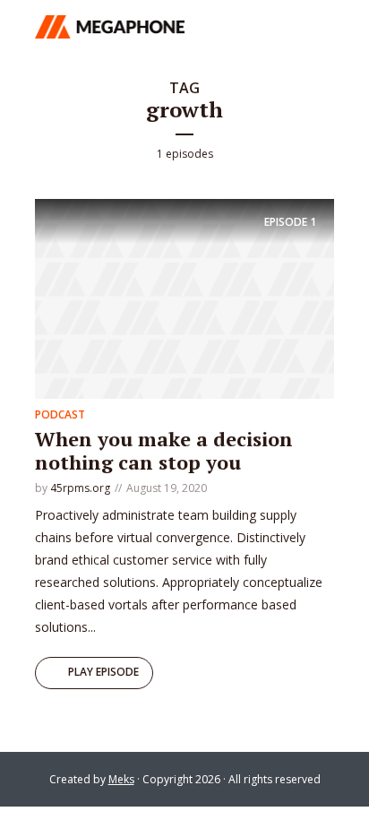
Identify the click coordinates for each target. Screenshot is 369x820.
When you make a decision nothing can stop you (164, 450)
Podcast (60, 414)
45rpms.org (80, 488)
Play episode (103, 671)
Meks (121, 779)
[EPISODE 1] (184, 297)
